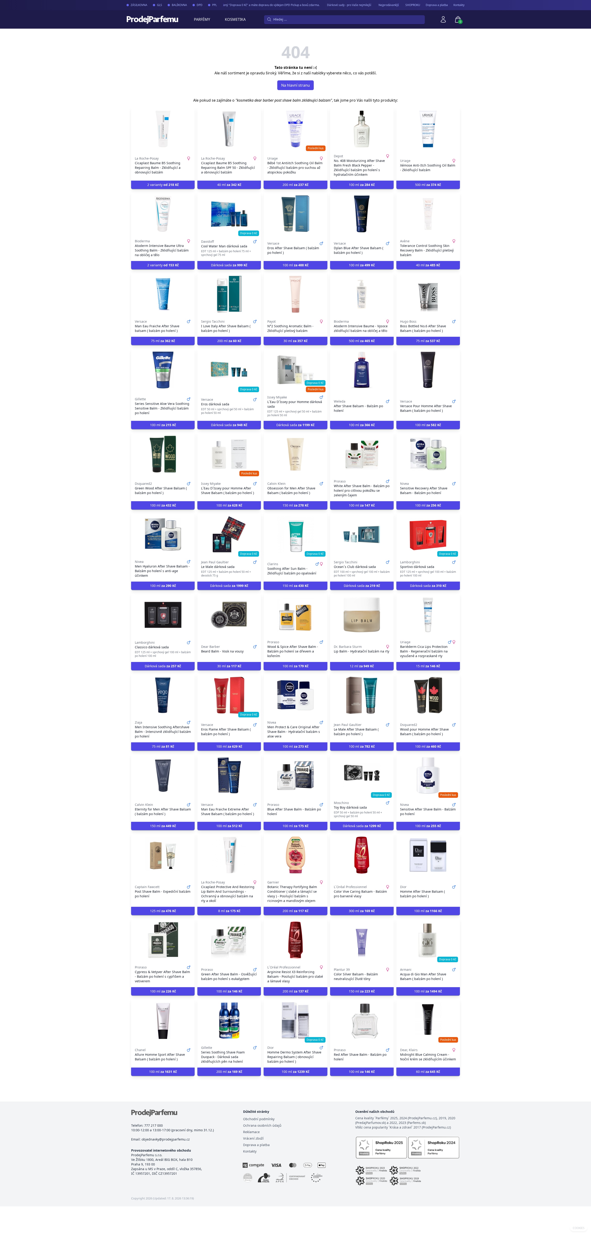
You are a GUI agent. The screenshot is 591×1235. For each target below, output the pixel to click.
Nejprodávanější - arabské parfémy (387, 5)
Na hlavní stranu (295, 85)
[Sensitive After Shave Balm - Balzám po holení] (428, 775)
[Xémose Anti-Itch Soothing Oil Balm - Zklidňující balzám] (428, 128)
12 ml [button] (362, 666)
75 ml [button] (163, 341)
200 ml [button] (295, 184)
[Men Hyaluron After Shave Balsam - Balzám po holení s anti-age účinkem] (163, 534)
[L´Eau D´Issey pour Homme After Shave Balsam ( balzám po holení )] (229, 454)
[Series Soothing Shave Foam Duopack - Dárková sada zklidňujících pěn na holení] (229, 1020)
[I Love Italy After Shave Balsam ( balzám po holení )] (229, 294)
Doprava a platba (437, 5)
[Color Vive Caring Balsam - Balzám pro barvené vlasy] (362, 855)
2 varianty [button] (163, 184)
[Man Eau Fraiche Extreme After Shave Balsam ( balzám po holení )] (229, 775)
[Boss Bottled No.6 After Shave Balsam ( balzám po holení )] (428, 294)
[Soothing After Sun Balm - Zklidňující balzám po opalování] (295, 534)
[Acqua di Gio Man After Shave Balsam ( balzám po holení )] (428, 940)
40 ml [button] (229, 184)
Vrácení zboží (253, 1138)
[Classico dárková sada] (163, 614)
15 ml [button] (428, 666)
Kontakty (458, 5)
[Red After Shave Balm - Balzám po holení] (362, 1020)
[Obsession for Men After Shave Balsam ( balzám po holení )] (295, 454)
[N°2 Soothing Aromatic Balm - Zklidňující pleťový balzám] (295, 294)
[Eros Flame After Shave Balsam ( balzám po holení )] (229, 695)
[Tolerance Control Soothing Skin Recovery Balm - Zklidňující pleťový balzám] (428, 213)
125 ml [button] (163, 911)
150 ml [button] (295, 505)
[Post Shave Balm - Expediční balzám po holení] (163, 855)
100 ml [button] (362, 184)
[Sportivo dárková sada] (428, 534)
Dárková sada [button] (229, 265)
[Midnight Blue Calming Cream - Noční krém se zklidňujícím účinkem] (428, 1020)
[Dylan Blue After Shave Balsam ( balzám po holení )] (362, 213)
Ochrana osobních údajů (262, 1125)
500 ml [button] (428, 184)
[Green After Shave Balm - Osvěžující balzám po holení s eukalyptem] (229, 940)
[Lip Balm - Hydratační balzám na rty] (362, 614)
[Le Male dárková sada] (229, 534)
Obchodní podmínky (258, 1119)
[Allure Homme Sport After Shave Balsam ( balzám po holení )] (163, 1020)
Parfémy (202, 19)
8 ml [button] (229, 911)
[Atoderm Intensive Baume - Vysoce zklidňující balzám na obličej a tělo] (362, 294)
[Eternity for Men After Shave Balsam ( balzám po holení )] (163, 775)
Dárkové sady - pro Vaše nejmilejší (335, 5)
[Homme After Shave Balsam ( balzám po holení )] (428, 855)
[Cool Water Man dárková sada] (229, 213)
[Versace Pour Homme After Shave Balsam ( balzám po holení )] (428, 370)
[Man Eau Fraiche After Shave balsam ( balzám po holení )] (163, 294)
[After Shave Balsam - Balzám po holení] (362, 370)
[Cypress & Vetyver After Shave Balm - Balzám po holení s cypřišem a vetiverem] (163, 940)
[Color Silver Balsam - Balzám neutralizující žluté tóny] (362, 940)
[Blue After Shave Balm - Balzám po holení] (295, 775)
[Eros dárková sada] (229, 370)
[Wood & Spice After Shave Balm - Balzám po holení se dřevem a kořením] (295, 614)
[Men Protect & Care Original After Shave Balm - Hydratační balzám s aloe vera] (295, 695)
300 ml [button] (362, 911)
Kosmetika (235, 19)
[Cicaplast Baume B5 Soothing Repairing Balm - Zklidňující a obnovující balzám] (163, 128)
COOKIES (579, 1228)
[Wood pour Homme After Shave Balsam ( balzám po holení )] (428, 695)
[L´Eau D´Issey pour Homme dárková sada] (295, 370)
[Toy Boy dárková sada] (362, 775)
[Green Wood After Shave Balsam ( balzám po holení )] (163, 454)
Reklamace (251, 1132)
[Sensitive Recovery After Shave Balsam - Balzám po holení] (428, 454)
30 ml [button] (295, 341)
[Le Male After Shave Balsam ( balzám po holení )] (362, 695)
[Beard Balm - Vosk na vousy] (229, 614)
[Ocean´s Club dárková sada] (362, 534)
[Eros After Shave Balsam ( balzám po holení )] (295, 213)
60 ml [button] (428, 1071)
